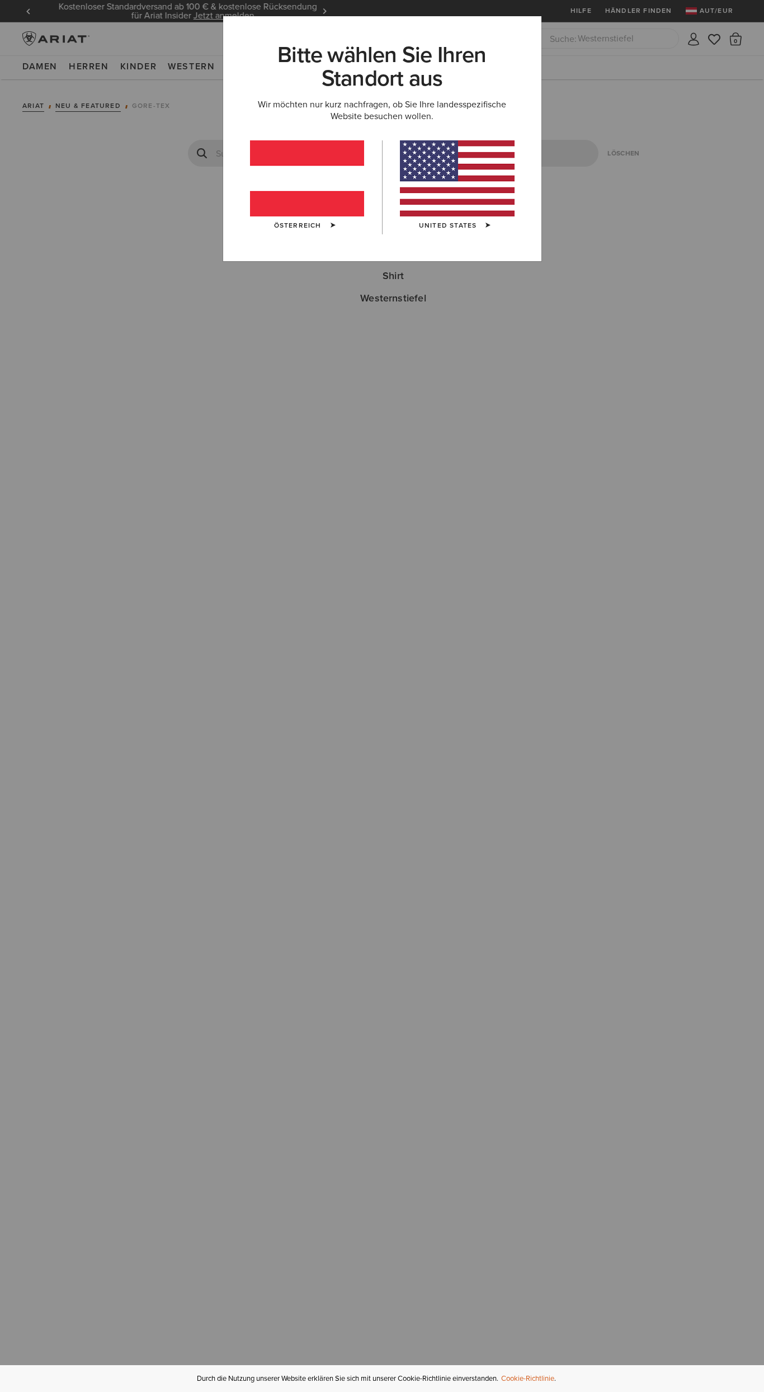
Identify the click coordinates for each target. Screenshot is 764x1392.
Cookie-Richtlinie (527, 1378)
